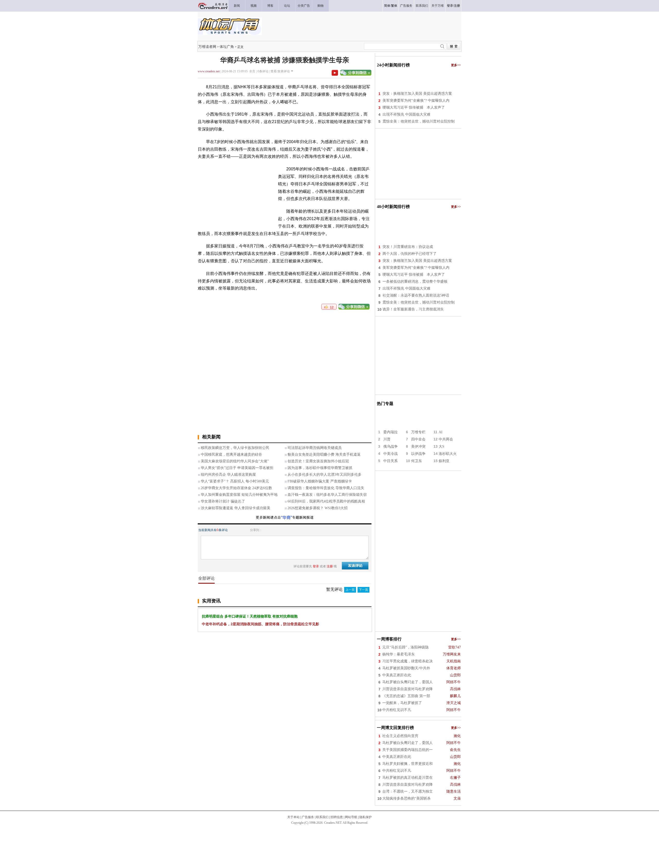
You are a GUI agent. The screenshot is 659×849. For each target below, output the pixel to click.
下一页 (363, 590)
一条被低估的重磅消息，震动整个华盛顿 (415, 281)
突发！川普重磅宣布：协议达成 (408, 247)
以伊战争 (418, 454)
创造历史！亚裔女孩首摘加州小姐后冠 (318, 461)
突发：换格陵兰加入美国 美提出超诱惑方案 (417, 94)
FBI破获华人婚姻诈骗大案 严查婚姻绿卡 (320, 481)
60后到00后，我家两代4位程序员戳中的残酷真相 (326, 501)
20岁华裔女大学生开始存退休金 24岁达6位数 (236, 488)
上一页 (350, 590)
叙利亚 (444, 461)
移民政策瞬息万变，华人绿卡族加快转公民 (235, 448)
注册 (457, 5)
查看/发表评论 (280, 71)
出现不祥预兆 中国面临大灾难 (406, 114)
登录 (450, 5)
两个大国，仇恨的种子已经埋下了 (410, 254)
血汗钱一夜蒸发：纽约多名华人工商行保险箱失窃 (327, 495)
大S (441, 446)
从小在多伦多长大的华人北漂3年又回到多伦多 (324, 475)
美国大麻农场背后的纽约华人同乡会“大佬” (235, 461)
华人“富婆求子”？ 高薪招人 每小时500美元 (235, 481)
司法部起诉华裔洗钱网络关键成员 (315, 448)
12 (331, 307)
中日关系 (390, 461)
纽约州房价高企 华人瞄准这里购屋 (228, 475)
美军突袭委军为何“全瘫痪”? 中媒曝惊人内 (416, 100)
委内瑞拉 (390, 432)
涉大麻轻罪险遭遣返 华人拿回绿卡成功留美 (235, 508)
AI (441, 432)
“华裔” (286, 517)
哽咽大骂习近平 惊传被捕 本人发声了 (414, 107)
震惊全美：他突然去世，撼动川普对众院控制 (419, 121)
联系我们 (322, 817)
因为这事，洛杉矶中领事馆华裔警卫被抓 (320, 468)
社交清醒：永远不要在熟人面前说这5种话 (416, 295)
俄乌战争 (390, 446)
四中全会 (418, 439)
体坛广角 (227, 47)
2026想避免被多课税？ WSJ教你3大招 (318, 508)
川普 (387, 439)
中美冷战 (390, 454)
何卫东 (416, 461)
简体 (387, 5)
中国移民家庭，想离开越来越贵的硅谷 (231, 454)
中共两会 (446, 439)
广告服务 (308, 817)
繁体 (394, 5)
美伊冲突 (418, 446)
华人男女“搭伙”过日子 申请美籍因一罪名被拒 (237, 468)
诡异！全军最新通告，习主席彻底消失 (413, 309)
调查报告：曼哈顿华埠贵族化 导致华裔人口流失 (326, 488)
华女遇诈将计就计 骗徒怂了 (223, 501)
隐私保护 (365, 817)
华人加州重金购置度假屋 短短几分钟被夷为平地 (239, 495)
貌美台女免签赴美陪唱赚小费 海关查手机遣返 (324, 454)
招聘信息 (337, 817)
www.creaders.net (209, 71)
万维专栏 (418, 432)
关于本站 (293, 817)
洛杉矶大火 (448, 454)
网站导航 (351, 817)
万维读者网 (207, 47)
